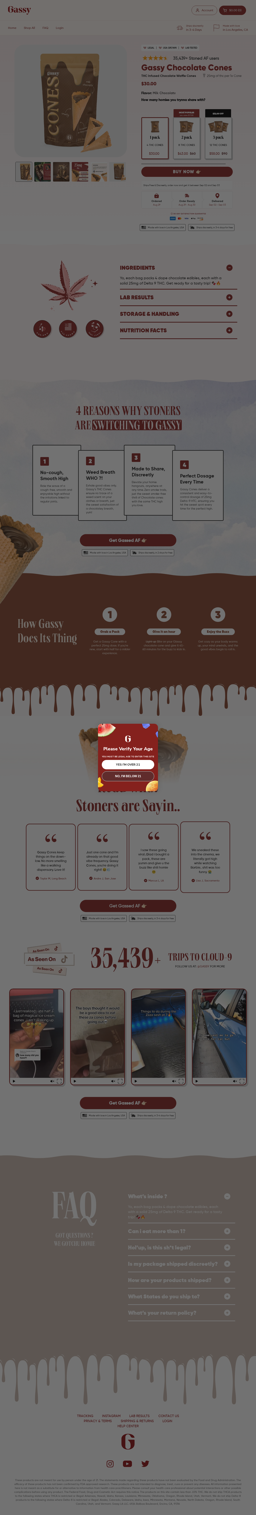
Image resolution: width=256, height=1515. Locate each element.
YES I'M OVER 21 (128, 765)
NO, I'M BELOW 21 (128, 776)
